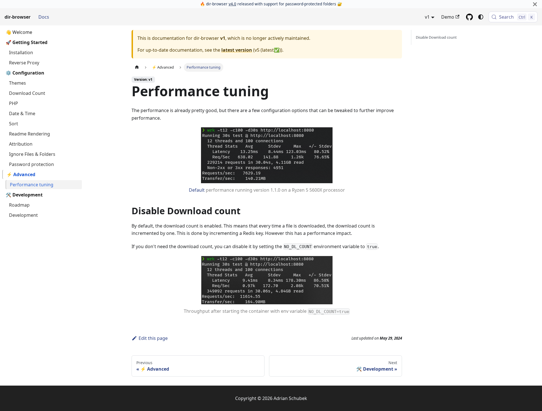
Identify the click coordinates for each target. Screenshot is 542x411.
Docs (43, 17)
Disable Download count (436, 37)
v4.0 (232, 3)
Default (197, 190)
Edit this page (153, 338)
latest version (236, 50)
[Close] (535, 4)
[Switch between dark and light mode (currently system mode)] (480, 16)
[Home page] (137, 67)
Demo (447, 17)
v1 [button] (427, 17)
